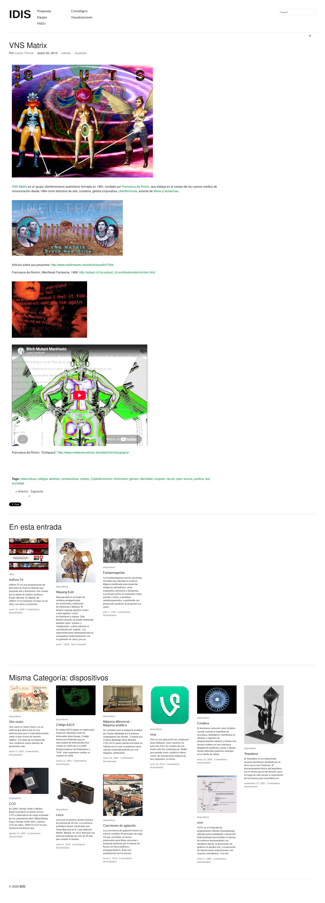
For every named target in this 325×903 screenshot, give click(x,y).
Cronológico (79, 11)
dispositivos (62, 587)
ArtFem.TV (16, 579)
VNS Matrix (19, 186)
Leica (59, 814)
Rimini (145, 186)
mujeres (159, 479)
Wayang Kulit (65, 592)
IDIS (20, 14)
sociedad (18, 483)
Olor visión (16, 721)
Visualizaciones (81, 17)
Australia (81, 53)
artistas (66, 53)
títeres (157, 191)
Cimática (203, 723)
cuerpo (84, 479)
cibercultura (28, 479)
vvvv (200, 822)
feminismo (121, 479)
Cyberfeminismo (101, 479)
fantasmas (171, 191)
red (207, 479)
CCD (12, 803)
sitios (11, 574)
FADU (41, 23)
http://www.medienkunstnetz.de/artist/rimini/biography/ (93, 452)
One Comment (78, 644)
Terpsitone (251, 753)
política (199, 479)
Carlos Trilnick (24, 53)
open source (184, 479)
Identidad (146, 479)
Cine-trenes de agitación (119, 825)
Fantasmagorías (114, 572)
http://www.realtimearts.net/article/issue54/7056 (82, 265)
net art (170, 479)
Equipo (42, 17)
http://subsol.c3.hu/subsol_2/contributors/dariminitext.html (117, 272)
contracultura (69, 479)
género (134, 479)
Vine (153, 734)
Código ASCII (65, 724)
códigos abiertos (49, 479)
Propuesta (44, 11)
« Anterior (21, 491)
